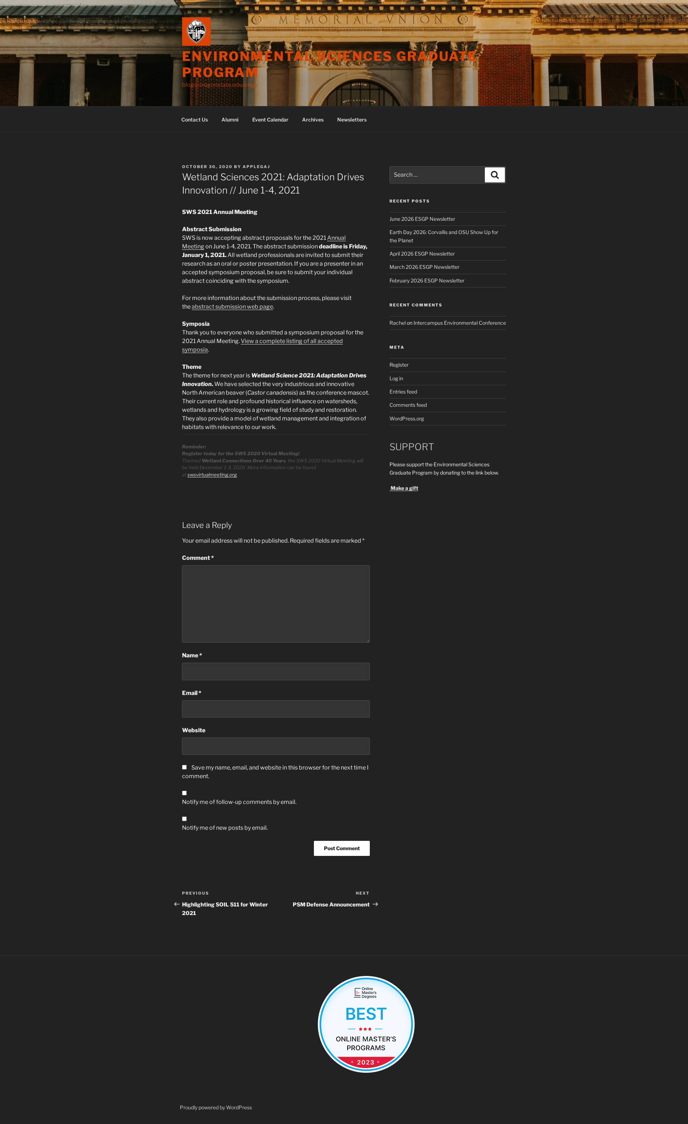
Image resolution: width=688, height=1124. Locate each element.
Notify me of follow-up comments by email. (239, 802)
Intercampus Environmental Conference (460, 323)
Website (193, 730)
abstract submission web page (232, 306)
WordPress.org (407, 418)
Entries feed (403, 392)
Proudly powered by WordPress (216, 1107)
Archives (313, 119)
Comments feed (408, 405)
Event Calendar (270, 119)
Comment (198, 557)
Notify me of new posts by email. (225, 827)
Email (191, 693)
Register (399, 365)
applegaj (256, 166)
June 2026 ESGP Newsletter (422, 219)
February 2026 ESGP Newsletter (427, 280)
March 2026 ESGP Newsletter (424, 267)
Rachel (398, 323)
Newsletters (352, 119)
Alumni (230, 119)
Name (192, 655)
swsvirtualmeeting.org (212, 474)
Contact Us (194, 119)
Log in (396, 378)
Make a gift (404, 488)
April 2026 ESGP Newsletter (422, 254)
